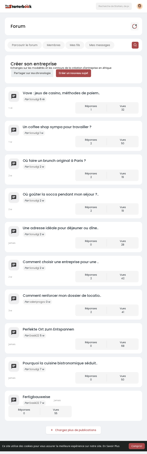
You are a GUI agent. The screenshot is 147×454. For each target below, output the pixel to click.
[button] (114, 6)
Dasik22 (34, 335)
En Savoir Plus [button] (111, 446)
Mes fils (75, 45)
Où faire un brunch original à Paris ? (54, 160)
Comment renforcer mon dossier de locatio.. (62, 295)
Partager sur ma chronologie (32, 73)
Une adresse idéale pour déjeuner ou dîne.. (60, 227)
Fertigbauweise (36, 396)
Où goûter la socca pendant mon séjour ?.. (61, 194)
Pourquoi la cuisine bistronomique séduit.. (60, 363)
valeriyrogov (37, 302)
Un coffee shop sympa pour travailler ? (57, 126)
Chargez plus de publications (75, 430)
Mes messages (99, 45)
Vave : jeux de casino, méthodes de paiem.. (61, 93)
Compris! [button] (136, 446)
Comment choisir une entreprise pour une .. (61, 261)
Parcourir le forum (24, 45)
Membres (53, 45)
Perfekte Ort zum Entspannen (48, 329)
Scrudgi (34, 99)
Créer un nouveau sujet (73, 73)
